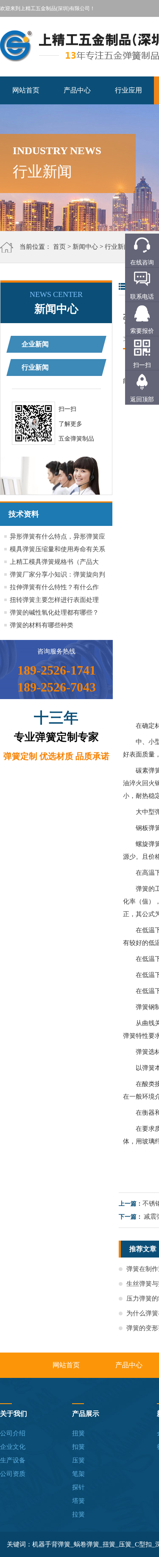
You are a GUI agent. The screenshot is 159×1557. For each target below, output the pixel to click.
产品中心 (77, 90)
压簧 (78, 1460)
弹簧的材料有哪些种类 (41, 625)
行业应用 (128, 90)
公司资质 (12, 1473)
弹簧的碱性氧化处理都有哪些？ (54, 612)
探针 (78, 1487)
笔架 (78, 1473)
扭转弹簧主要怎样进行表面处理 (54, 599)
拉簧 (78, 1514)
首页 (59, 246)
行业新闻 (117, 246)
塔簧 (78, 1500)
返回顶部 (142, 399)
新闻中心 (85, 246)
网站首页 (25, 90)
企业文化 (12, 1446)
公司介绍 (12, 1433)
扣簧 (78, 1446)
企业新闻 (35, 344)
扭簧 (78, 1433)
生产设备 (12, 1460)
